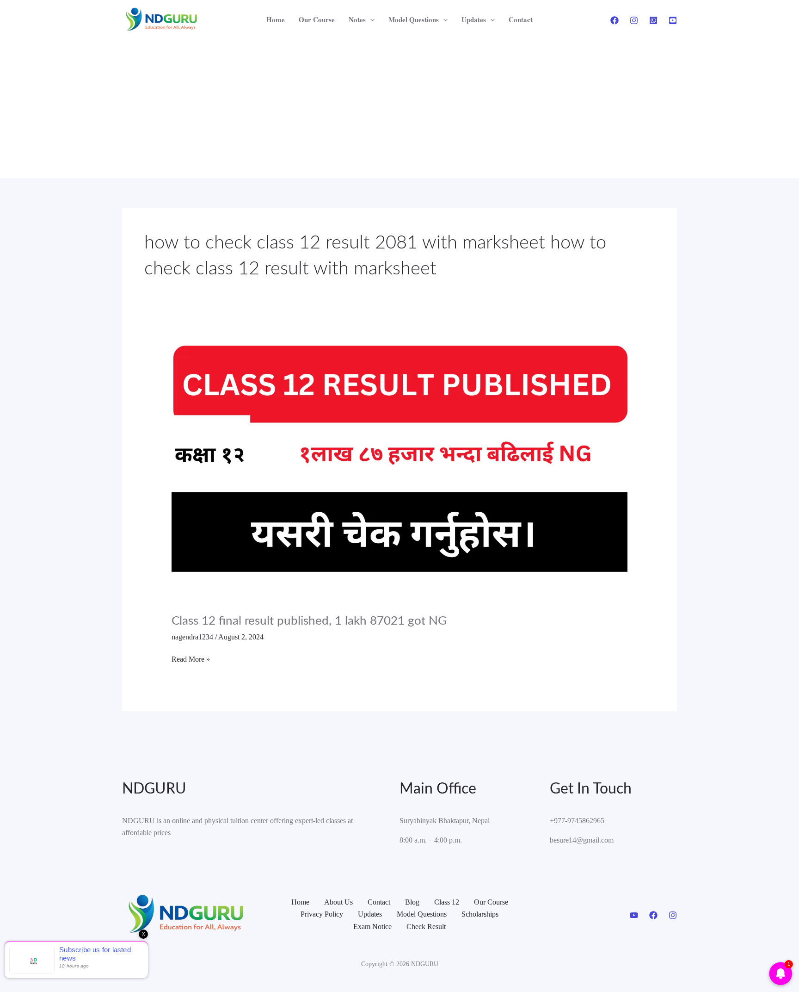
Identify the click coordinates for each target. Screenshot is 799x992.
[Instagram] (634, 20)
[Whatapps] (653, 20)
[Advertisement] (399, 109)
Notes (357, 19)
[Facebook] (614, 20)
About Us (338, 902)
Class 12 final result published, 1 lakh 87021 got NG (309, 621)
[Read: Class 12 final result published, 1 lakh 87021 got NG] (400, 473)
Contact (521, 19)
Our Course (317, 19)
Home (275, 19)
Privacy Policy (322, 914)
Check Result (426, 926)
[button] (370, 19)
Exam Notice (372, 926)
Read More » (191, 658)
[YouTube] (673, 20)
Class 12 (446, 902)
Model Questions (413, 19)
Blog (412, 902)
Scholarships (479, 914)
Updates (473, 19)
